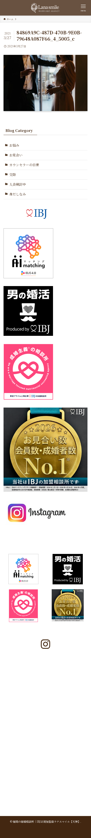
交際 (12, 174)
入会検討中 (17, 184)
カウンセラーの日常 (24, 164)
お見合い (16, 155)
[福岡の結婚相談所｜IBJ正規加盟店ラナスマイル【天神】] (45, 8)
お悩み (14, 145)
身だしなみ (17, 194)
